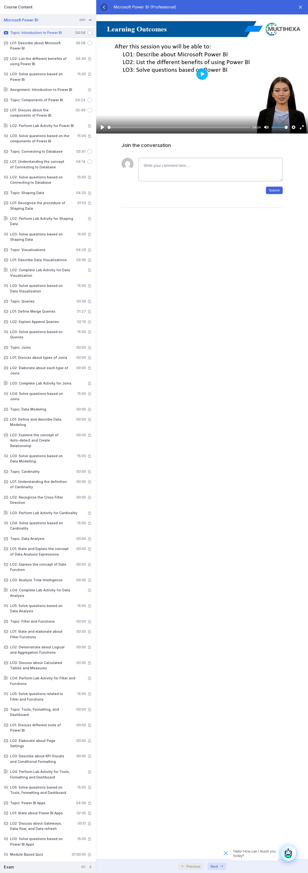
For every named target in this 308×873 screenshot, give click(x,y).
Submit (274, 190)
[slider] (179, 127)
